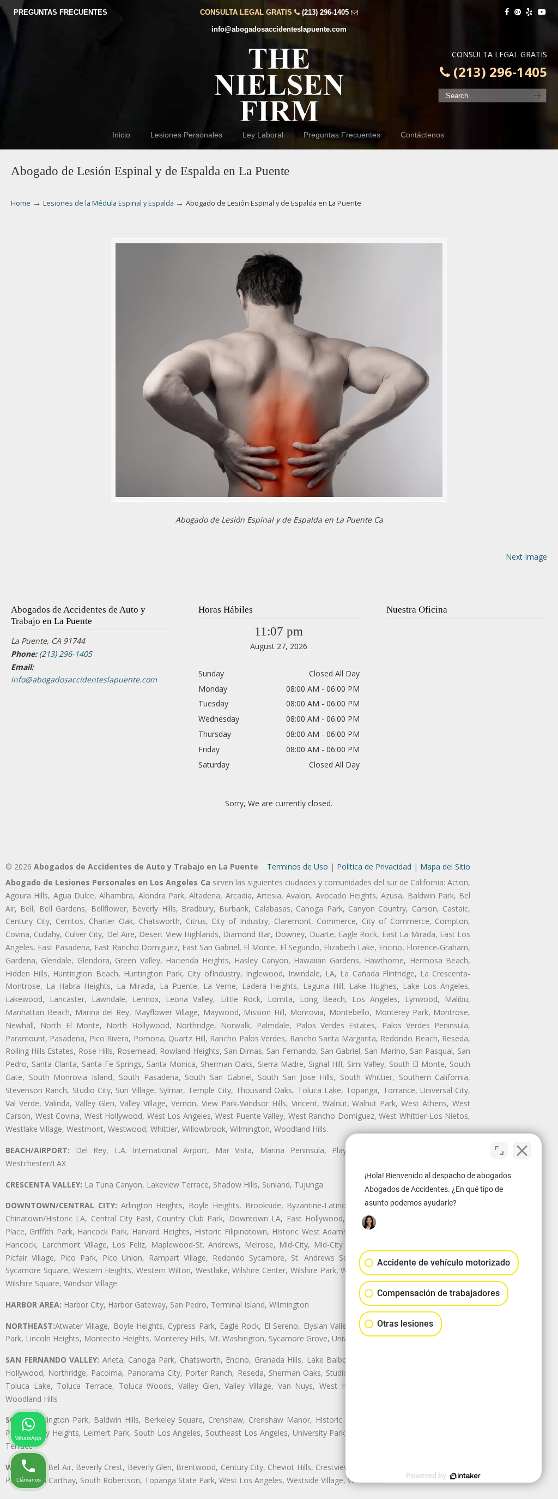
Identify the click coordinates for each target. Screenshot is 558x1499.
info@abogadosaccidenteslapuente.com (279, 29)
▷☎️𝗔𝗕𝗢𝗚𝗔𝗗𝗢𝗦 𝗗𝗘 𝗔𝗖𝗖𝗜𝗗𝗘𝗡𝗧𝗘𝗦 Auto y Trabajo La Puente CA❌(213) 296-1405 (279, 85)
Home (21, 203)
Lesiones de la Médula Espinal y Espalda (108, 203)
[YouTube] (541, 12)
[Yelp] (530, 12)
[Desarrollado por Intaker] (465, 1476)
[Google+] (518, 12)
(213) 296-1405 (325, 12)
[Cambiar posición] (499, 1150)
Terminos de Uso (297, 866)
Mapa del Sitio (445, 866)
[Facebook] (507, 12)
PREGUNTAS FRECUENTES (60, 12)
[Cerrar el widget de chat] (522, 1150)
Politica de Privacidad (374, 866)
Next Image (526, 556)
